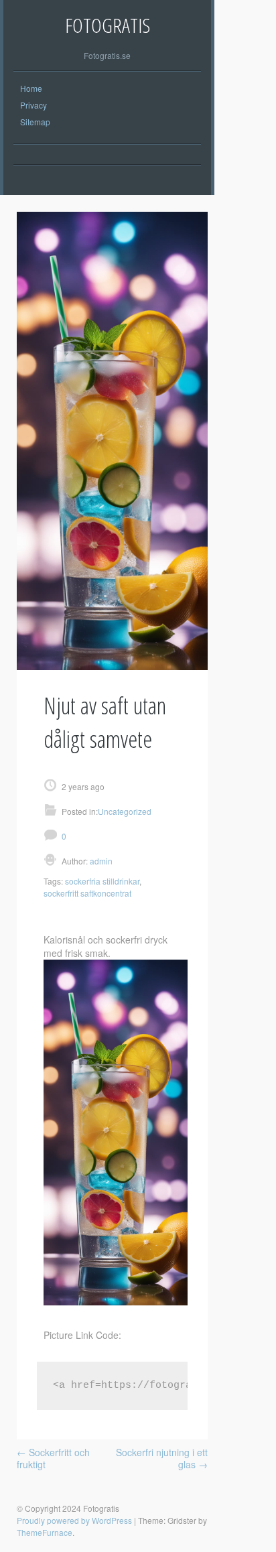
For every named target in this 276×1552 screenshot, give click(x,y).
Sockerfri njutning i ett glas (162, 1458)
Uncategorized (124, 811)
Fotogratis (107, 25)
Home (31, 88)
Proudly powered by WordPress (74, 1520)
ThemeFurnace (44, 1532)
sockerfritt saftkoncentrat (87, 893)
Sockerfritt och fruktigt (53, 1458)
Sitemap (35, 121)
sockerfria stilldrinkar (102, 881)
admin (100, 860)
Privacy (33, 105)
